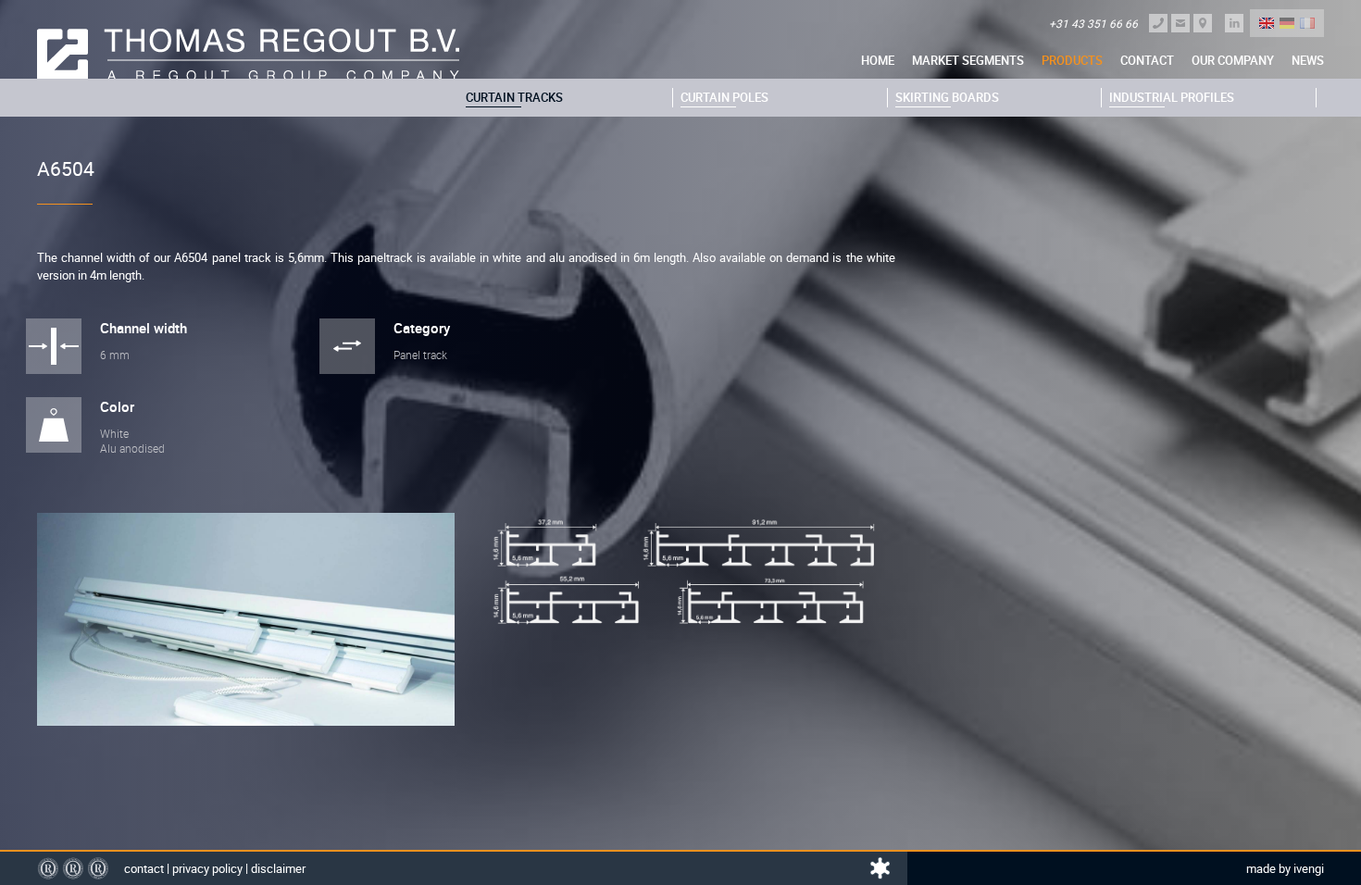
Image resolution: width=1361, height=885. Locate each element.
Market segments (968, 60)
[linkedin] (1234, 23)
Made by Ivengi (1285, 868)
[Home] (248, 55)
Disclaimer (278, 868)
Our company (1233, 60)
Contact (1147, 60)
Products (1072, 60)
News (1308, 60)
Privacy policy (207, 868)
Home (877, 60)
